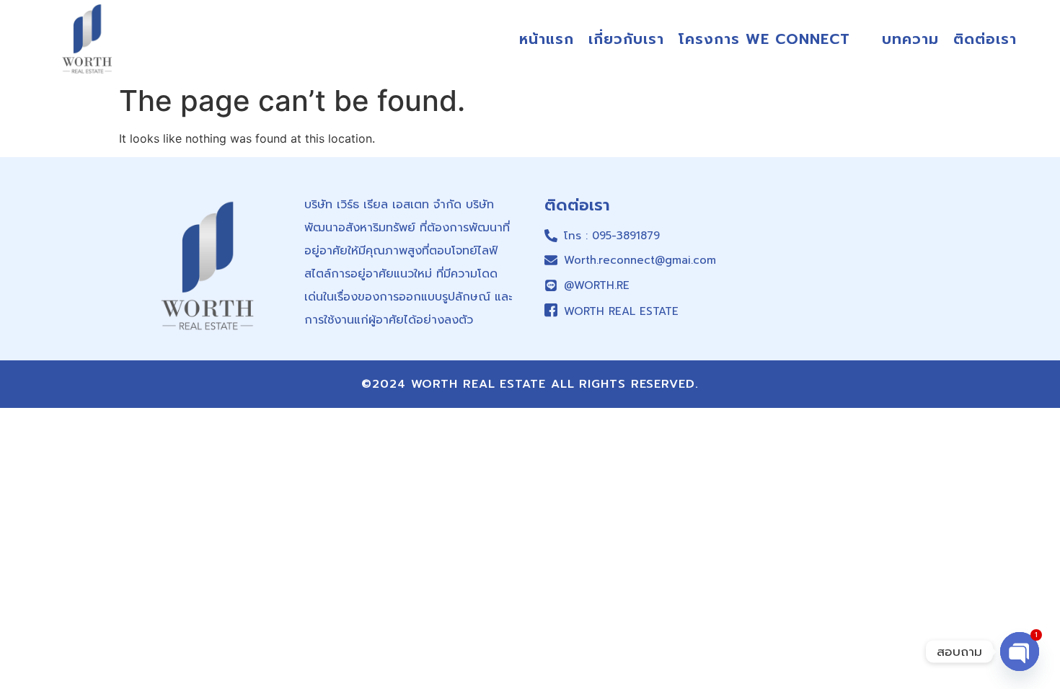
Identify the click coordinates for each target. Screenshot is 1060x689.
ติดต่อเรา (985, 39)
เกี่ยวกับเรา (626, 39)
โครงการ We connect (764, 39)
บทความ (910, 39)
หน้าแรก (546, 39)
